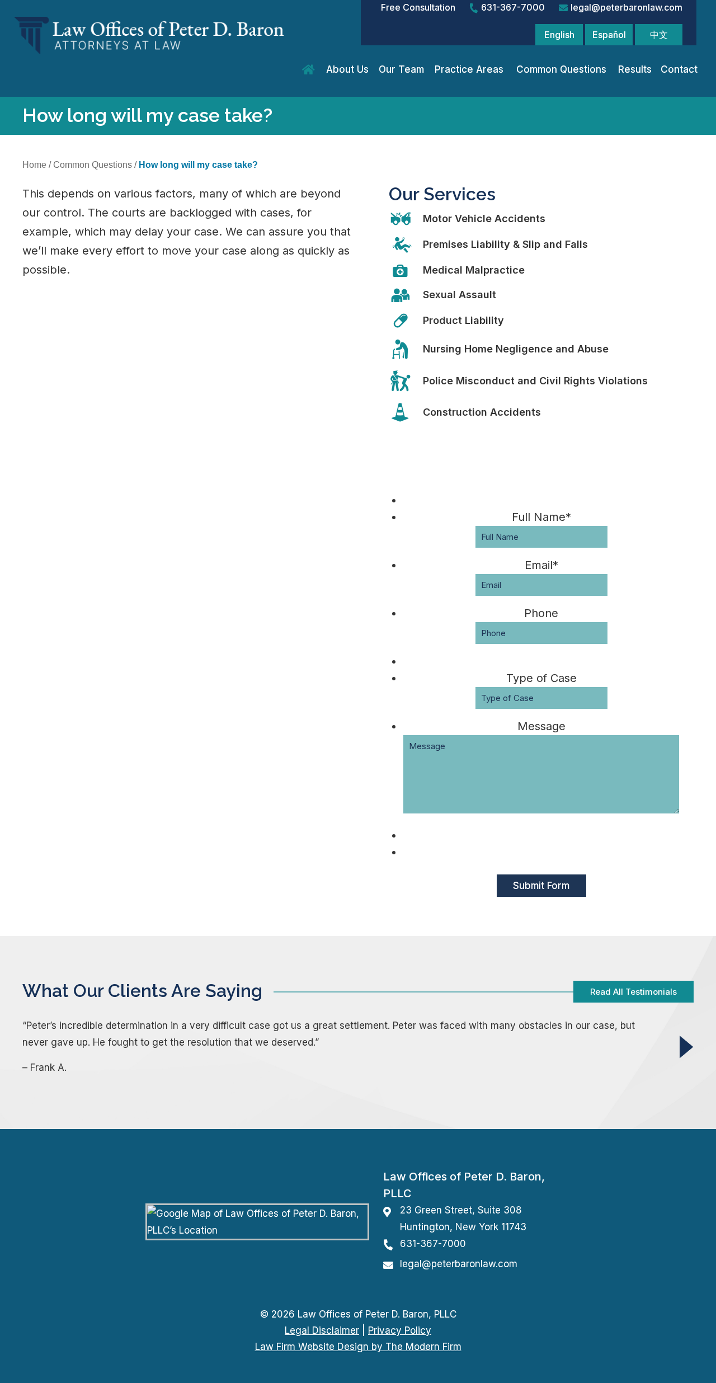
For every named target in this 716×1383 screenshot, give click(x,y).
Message (541, 726)
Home (309, 70)
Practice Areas (469, 69)
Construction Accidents (482, 412)
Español (609, 34)
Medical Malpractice (474, 270)
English (559, 34)
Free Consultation (418, 7)
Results (635, 69)
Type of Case (541, 678)
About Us (347, 69)
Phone (541, 613)
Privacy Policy (399, 1330)
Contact (679, 69)
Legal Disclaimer (322, 1330)
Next (687, 1046)
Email (541, 565)
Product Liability (463, 320)
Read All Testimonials (633, 991)
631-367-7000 (513, 7)
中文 (659, 34)
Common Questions (561, 69)
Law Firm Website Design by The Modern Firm (358, 1346)
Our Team (401, 69)
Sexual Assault (459, 294)
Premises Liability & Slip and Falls (505, 244)
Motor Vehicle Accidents (484, 218)
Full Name (541, 517)
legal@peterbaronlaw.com (626, 7)
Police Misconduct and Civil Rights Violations (535, 381)
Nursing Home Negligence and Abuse (516, 349)
